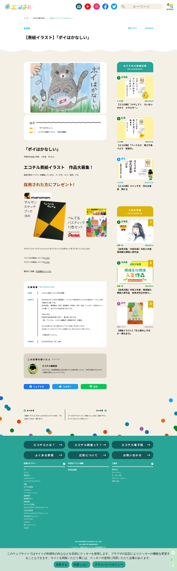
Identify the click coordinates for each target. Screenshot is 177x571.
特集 (25, 484)
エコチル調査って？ (89, 445)
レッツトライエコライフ (32, 481)
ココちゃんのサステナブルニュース (36, 513)
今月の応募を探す (39, 18)
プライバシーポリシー (119, 478)
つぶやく (67, 386)
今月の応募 (72, 469)
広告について (88, 455)
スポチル (27, 522)
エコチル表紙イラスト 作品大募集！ (53, 132)
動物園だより (28, 498)
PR (25, 469)
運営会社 (115, 469)
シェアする (38, 386)
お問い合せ (115, 481)
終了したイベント (30, 525)
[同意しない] (171, 559)
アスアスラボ (28, 519)
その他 (26, 528)
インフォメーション (30, 493)
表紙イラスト (132, 28)
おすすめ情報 (28, 487)
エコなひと (27, 490)
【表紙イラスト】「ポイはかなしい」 (61, 18)
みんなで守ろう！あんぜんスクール (36, 507)
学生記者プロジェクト (31, 516)
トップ (26, 18)
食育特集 (27, 496)
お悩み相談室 (28, 510)
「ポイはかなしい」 (46, 127)
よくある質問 (44, 455)
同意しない (81, 564)
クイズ (26, 472)
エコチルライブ (29, 478)
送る (95, 386)
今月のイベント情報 (75, 463)
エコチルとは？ (44, 445)
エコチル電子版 (133, 445)
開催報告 (27, 501)
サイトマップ (116, 472)
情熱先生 (27, 475)
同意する (61, 564)
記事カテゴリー (30, 463)
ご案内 (114, 463)
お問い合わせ (132, 455)
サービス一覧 (116, 475)
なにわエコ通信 (29, 504)
